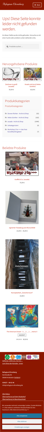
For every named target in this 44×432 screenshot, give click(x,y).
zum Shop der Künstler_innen (12, 363)
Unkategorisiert (13, 125)
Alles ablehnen (22, 421)
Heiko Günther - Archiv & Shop (18, 117)
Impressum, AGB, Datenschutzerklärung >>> (15, 410)
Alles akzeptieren (22, 416)
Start (6, 13)
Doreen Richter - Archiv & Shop (18, 113)
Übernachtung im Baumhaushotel (14, 399)
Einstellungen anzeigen (22, 427)
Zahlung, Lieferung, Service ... (12, 361)
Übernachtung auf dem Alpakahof (14, 397)
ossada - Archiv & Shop (15, 121)
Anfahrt (17, 377)
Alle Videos (6, 394)
